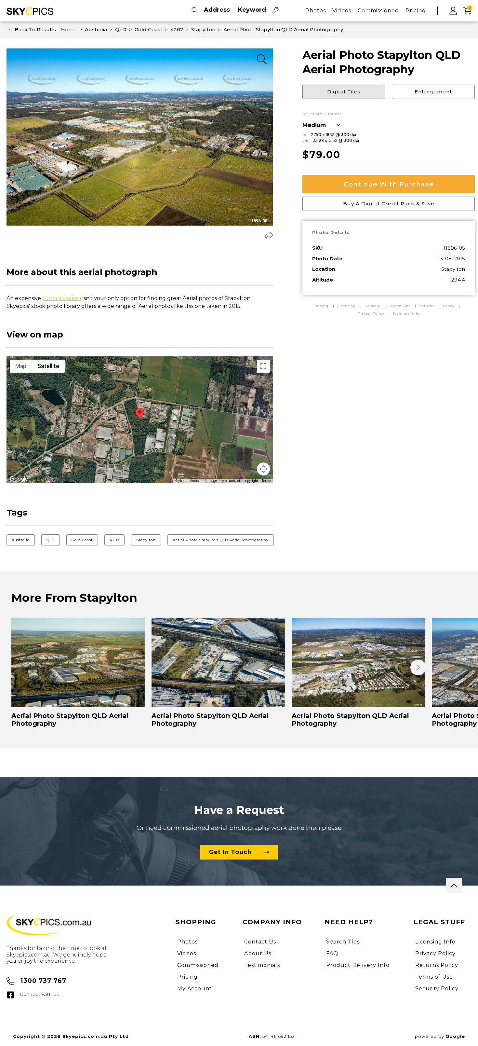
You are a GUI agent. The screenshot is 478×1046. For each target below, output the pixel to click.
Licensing (347, 306)
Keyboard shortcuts (189, 481)
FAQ (332, 953)
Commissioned (378, 10)
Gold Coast (82, 540)
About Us (257, 953)
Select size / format (321, 114)
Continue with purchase (389, 184)
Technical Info (406, 313)
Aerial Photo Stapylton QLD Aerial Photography (221, 540)
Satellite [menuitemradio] (48, 366)
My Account (194, 988)
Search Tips (400, 306)
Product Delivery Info (358, 965)
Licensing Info (435, 942)
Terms (266, 481)
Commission (61, 298)
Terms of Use (434, 977)
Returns (426, 306)
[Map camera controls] (263, 468)
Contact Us (260, 942)
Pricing (415, 10)
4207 (114, 540)
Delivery (373, 306)
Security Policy (436, 988)
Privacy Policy (371, 313)
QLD (50, 540)
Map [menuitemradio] (20, 366)
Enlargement (433, 92)
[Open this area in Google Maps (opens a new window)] (19, 479)
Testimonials (262, 965)
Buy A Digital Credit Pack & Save (388, 203)
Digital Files (344, 92)
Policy (448, 306)
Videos (341, 10)
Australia (21, 540)
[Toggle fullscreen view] (263, 366)
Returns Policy (436, 965)
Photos (315, 10)
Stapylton (146, 540)
